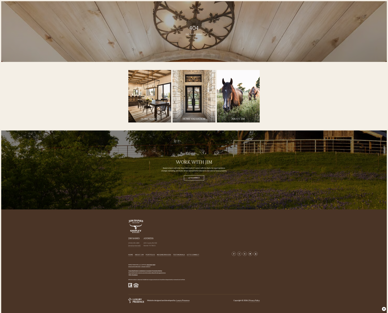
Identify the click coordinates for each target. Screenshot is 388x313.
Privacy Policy (254, 300)
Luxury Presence (183, 300)
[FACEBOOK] (234, 254)
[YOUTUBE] (250, 254)
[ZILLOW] (256, 254)
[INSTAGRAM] (239, 254)
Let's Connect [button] (194, 178)
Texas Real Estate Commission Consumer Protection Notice (145, 271)
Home (130, 254)
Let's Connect (193, 254)
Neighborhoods (164, 254)
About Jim (139, 254)
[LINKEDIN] (245, 254)
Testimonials (179, 254)
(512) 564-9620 (151, 264)
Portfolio (150, 254)
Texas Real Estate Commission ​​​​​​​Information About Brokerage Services (147, 273)
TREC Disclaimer (133, 275)
